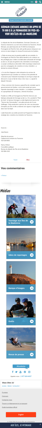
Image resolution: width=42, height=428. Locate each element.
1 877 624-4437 (26, 376)
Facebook (13, 372)
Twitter (16, 372)
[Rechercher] (40, 2)
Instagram (29, 372)
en (32, 2)
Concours (5, 396)
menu (7, 2)
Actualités (16, 385)
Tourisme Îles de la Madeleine (21, 11)
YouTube (20, 372)
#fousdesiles (21, 366)
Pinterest (25, 372)
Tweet (15, 160)
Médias (10, 385)
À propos (5, 392)
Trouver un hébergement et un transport (14, 403)
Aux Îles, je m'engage (21, 425)
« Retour (3, 175)
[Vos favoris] (36, 2)
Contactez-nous (7, 400)
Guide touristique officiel (9, 407)
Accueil (4, 385)
